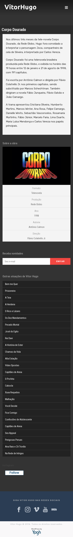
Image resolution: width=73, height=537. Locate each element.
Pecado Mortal (12, 324)
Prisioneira (10, 290)
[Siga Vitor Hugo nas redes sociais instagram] (27, 510)
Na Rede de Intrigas (14, 453)
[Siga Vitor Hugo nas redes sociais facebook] (19, 510)
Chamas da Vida (13, 351)
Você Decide (11, 406)
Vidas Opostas (12, 365)
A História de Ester (14, 345)
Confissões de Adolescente (18, 419)
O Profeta (9, 379)
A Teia (8, 297)
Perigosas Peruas (13, 439)
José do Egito (12, 331)
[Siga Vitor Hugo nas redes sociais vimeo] (36, 510)
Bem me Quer (11, 284)
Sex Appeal (10, 433)
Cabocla (9, 385)
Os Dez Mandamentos (15, 318)
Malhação (10, 399)
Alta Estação (11, 358)
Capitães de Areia (13, 372)
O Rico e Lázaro (12, 311)
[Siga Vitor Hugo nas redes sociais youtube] (45, 510)
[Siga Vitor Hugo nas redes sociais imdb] (54, 510)
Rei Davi (9, 338)
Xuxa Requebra (12, 392)
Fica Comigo (11, 412)
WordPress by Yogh (36, 531)
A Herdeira (10, 304)
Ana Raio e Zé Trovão (15, 446)
